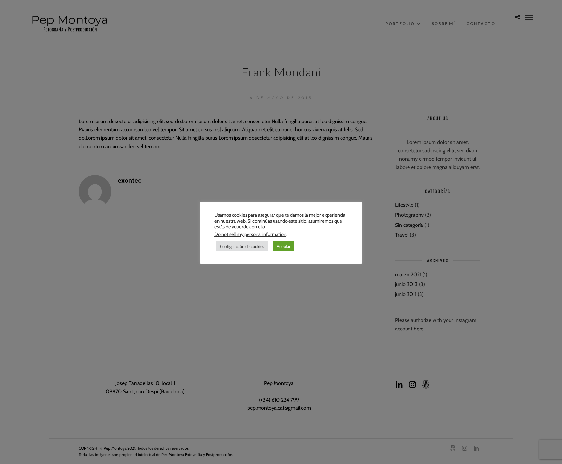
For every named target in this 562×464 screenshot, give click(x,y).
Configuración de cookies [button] (242, 246)
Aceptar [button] (283, 246)
